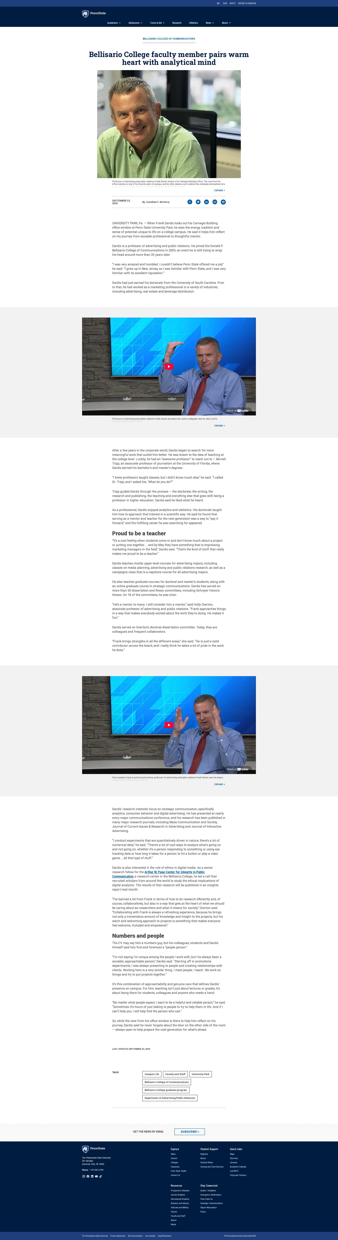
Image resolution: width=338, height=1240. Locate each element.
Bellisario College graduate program (166, 1090)
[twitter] (198, 202)
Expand (218, 190)
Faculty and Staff (175, 1074)
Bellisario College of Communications (169, 38)
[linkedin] (206, 202)
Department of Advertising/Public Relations (170, 1098)
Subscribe (188, 1131)
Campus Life (152, 1074)
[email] (214, 202)
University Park (200, 1074)
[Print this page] (223, 202)
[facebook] (189, 202)
